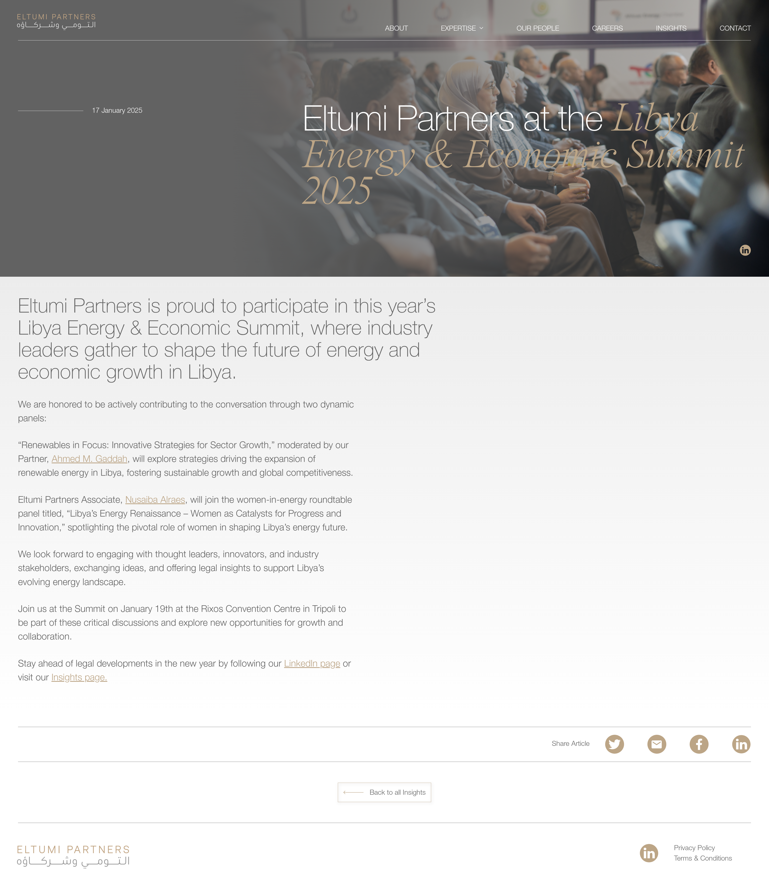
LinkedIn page (312, 664)
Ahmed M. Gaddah (89, 460)
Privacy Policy (694, 848)
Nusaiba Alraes (155, 500)
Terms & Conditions (703, 859)
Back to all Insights (398, 793)
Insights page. (79, 678)
